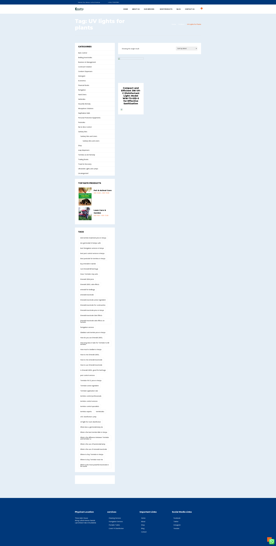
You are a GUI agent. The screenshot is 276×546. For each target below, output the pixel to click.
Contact (144, 532)
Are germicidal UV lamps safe (90, 243)
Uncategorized (83, 173)
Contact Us (189, 9)
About (143, 521)
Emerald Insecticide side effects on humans (92, 321)
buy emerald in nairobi (88, 264)
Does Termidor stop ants (89, 274)
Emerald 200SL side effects (89, 284)
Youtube (176, 528)
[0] (200, 9)
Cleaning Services (115, 518)
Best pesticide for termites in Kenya (92, 258)
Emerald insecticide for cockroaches (92, 305)
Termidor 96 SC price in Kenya (90, 380)
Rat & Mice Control (85, 127)
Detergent (81, 76)
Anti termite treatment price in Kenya (93, 238)
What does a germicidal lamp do (91, 427)
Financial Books (83, 85)
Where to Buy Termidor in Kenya (91, 454)
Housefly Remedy (84, 104)
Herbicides (81, 99)
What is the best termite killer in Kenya (93, 432)
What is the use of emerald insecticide (93, 449)
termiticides (100, 411)
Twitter (175, 521)
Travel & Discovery (84, 164)
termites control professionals (90, 396)
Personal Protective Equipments (89, 118)
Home (125, 9)
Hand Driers (82, 95)
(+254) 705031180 (113, 2)
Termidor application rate (89, 391)
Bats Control (82, 53)
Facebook (176, 518)
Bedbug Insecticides (85, 57)
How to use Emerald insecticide (91, 365)
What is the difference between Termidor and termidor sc (94, 438)
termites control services (89, 401)
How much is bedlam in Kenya (90, 349)
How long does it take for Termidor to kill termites (94, 343)
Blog (179, 9)
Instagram (177, 525)
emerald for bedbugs (87, 290)
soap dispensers (83, 150)
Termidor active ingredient (89, 386)
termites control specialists (89, 406)
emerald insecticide (87, 295)
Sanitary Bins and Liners (88, 136)
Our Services (149, 9)
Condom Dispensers (85, 71)
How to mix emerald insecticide (91, 360)
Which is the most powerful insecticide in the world (94, 465)
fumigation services (87, 327)
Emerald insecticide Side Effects (91, 315)
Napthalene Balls (84, 113)
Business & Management (87, 62)
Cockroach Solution (85, 67)
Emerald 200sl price (87, 279)
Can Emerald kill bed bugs (89, 269)
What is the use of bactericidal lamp (92, 444)
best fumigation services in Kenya (92, 248)
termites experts (86, 411)
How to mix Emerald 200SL (89, 355)
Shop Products (166, 9)
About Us (136, 9)
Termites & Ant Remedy (86, 155)
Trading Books (83, 159)
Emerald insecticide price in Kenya (92, 310)
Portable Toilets (114, 525)
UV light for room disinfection (90, 422)
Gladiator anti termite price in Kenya (92, 332)
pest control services (87, 375)
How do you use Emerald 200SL (91, 338)
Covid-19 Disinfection (116, 528)
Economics (82, 81)
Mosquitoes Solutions (85, 108)
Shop (80, 145)
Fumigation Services (116, 521)
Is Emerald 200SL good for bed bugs (93, 370)
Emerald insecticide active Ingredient (93, 300)
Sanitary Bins (82, 132)
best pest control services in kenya (92, 253)
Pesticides (81, 122)
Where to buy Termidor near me (91, 460)
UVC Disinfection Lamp (88, 417)
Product (181, 24)
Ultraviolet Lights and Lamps (88, 169)
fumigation (82, 90)
